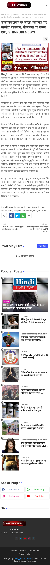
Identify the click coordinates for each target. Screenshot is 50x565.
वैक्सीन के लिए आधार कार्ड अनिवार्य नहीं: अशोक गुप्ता (31, 409)
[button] (47, 5)
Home (14, 550)
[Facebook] (11, 215)
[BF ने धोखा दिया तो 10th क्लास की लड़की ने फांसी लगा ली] (10, 374)
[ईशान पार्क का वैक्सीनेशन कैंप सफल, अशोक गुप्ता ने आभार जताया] (10, 427)
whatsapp (39, 489)
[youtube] (25, 538)
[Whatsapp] (23, 215)
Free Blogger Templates (25, 561)
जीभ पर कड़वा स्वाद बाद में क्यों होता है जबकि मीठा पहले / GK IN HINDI (34, 444)
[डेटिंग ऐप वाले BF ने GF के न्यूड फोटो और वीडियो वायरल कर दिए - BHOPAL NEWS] (10, 321)
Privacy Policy (25, 554)
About (23, 550)
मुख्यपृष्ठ (3, 14)
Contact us (34, 550)
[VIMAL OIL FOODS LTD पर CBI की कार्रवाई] (10, 357)
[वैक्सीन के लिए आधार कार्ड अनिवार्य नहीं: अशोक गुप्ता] (10, 410)
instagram (14, 496)
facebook (14, 489)
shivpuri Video (14, 14)
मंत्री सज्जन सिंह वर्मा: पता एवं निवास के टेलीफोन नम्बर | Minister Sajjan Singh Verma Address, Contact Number (33, 391)
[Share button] (28, 215)
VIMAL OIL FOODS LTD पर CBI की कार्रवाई (34, 356)
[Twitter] (17, 215)
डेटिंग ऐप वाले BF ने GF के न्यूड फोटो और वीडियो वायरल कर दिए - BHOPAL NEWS (34, 321)
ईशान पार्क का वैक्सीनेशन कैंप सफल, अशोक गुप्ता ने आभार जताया (32, 426)
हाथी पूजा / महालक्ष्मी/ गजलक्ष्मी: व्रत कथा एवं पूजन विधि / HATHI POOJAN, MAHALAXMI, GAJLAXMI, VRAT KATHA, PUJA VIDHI (33, 338)
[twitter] (20, 538)
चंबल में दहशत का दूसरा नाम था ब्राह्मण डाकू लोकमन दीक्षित (33, 462)
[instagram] (29, 538)
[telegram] (33, 538)
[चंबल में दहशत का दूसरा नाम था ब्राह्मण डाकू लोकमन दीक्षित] (10, 463)
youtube (39, 496)
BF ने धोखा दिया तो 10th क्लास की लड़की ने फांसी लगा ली (34, 373)
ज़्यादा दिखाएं (42, 246)
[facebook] (16, 538)
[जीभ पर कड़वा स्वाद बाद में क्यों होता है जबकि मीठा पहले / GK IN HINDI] (10, 445)
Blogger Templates (23, 558)
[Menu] (3, 5)
